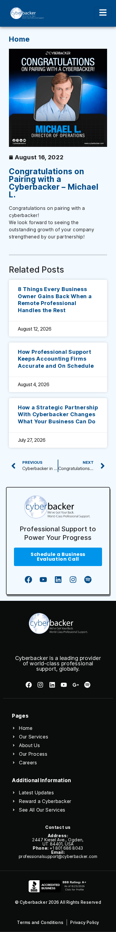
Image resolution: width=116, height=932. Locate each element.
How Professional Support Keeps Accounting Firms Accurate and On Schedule (56, 359)
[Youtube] (43, 579)
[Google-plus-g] (75, 684)
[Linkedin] (58, 579)
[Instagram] (72, 579)
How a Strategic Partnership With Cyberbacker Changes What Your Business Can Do (58, 414)
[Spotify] (87, 579)
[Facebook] (28, 579)
